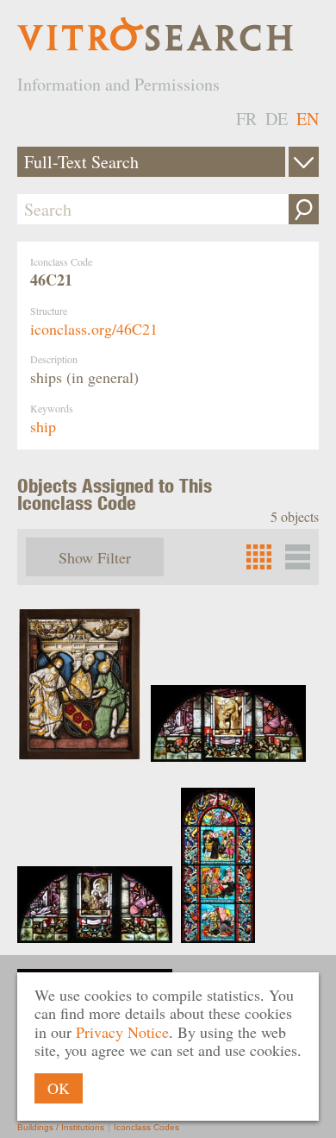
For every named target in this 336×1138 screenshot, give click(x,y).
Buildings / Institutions (60, 1127)
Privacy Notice (122, 1032)
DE (276, 118)
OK (58, 1088)
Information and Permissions (118, 84)
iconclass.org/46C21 (94, 328)
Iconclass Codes (146, 1127)
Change (304, 162)
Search (304, 209)
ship (43, 426)
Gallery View (297, 556)
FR (246, 118)
